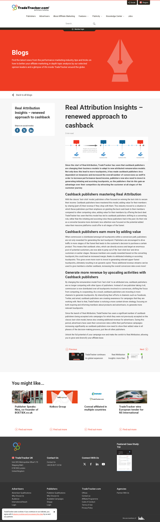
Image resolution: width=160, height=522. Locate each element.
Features (82, 16)
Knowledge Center (114, 16)
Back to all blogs (24, 95)
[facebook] (90, 464)
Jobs (130, 16)
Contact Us (51, 462)
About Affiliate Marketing (64, 16)
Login (14, 505)
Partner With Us (123, 493)
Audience (15, 499)
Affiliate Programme (90, 499)
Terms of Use (87, 505)
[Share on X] (24, 130)
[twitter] (84, 464)
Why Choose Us (18, 496)
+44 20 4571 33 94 (54, 465)
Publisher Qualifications (56, 493)
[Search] (94, 23)
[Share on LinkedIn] (31, 130)
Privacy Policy (87, 508)
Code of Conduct (88, 502)
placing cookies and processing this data (28, 514)
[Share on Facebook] (17, 130)
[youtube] (103, 464)
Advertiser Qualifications (21, 493)
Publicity (96, 16)
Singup (49, 502)
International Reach (19, 502)
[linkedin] (97, 464)
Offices (84, 493)
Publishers (31, 16)
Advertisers (44, 16)
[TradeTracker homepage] (30, 7)
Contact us (86, 496)
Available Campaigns (55, 499)
